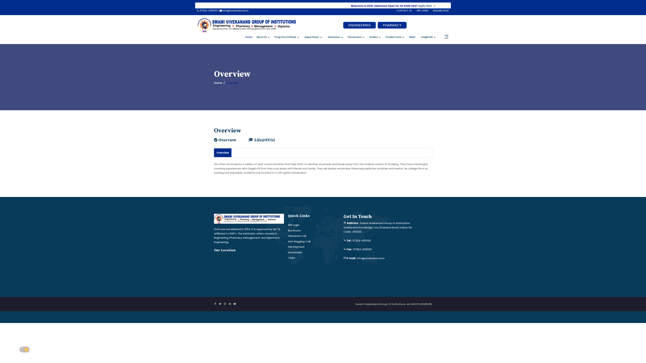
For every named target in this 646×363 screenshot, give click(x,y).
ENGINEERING (359, 25)
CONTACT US (404, 10)
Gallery (373, 37)
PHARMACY (392, 25)
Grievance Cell (297, 236)
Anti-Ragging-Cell (299, 241)
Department (312, 37)
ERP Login (293, 225)
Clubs (291, 257)
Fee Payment (296, 247)
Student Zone (393, 37)
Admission (334, 37)
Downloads (295, 252)
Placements (355, 37)
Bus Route (294, 230)
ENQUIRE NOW (441, 10)
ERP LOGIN (422, 10)
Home (248, 37)
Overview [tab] (223, 152)
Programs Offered (285, 37)
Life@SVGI (427, 37)
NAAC (412, 37)
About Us (262, 37)
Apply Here (414, 6)
